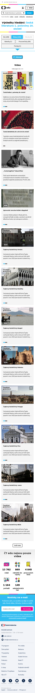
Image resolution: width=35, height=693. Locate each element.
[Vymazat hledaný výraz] (23, 13)
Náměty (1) (8, 41)
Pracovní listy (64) (25, 41)
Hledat (29, 13)
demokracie (29, 16)
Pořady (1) (17, 46)
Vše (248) (6, 37)
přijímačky (22, 16)
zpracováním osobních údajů (17, 618)
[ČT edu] (5, 8)
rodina (11, 16)
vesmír (16, 16)
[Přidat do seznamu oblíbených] (31, 74)
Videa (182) (17, 37)
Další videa (17, 545)
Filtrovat (19, 57)
